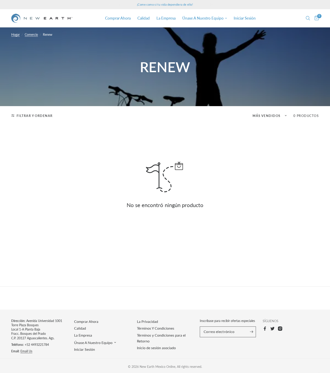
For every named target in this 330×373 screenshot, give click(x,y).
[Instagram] (281, 328)
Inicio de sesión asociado (156, 348)
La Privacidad (147, 321)
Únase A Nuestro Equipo (203, 18)
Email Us (26, 351)
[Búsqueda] (308, 18)
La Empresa (166, 18)
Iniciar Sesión (245, 18)
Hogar (15, 34)
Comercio (31, 34)
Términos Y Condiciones (155, 328)
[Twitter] (273, 328)
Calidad (143, 18)
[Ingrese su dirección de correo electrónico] (251, 331)
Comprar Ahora (118, 18)
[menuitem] (118, 18)
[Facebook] (266, 328)
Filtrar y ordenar (35, 116)
